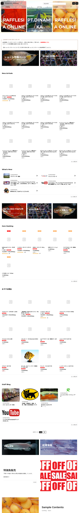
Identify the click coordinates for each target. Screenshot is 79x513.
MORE (34, 482)
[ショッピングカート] (73, 3)
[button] (2, 3)
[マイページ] (76, 3)
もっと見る (73, 161)
